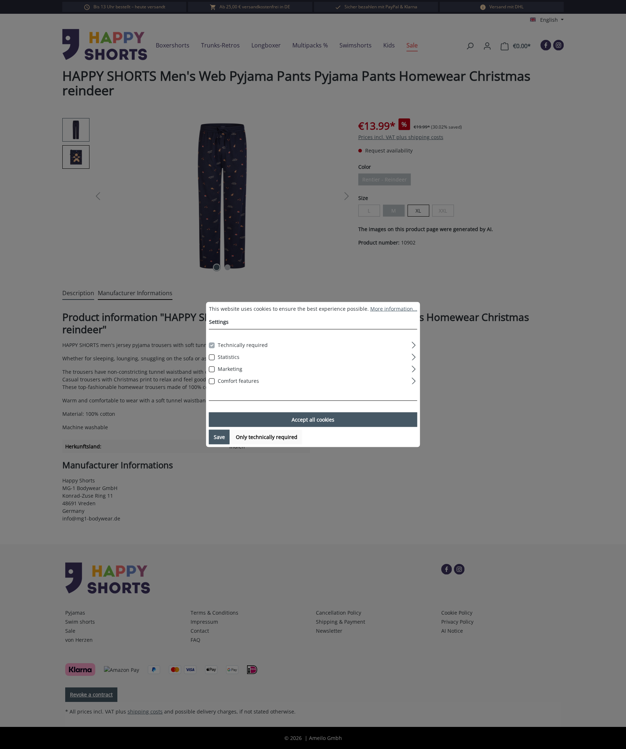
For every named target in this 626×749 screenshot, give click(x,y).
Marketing (230, 368)
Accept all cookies (313, 419)
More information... (393, 308)
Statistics (228, 356)
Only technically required (266, 437)
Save (219, 437)
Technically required (243, 345)
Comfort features (238, 380)
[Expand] (413, 344)
